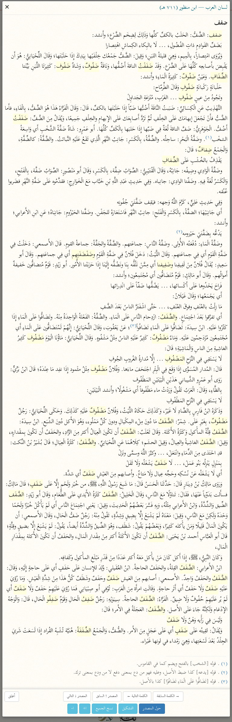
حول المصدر (152, 708)
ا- (72, 708)
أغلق (11, 696)
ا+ (84, 708)
